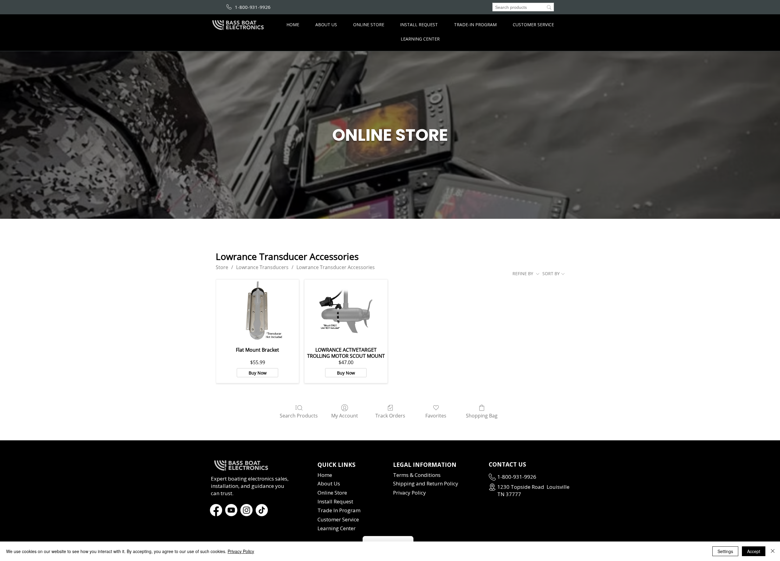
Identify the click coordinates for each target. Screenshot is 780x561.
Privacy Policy (241, 551)
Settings (725, 551)
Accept (753, 551)
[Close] (772, 551)
